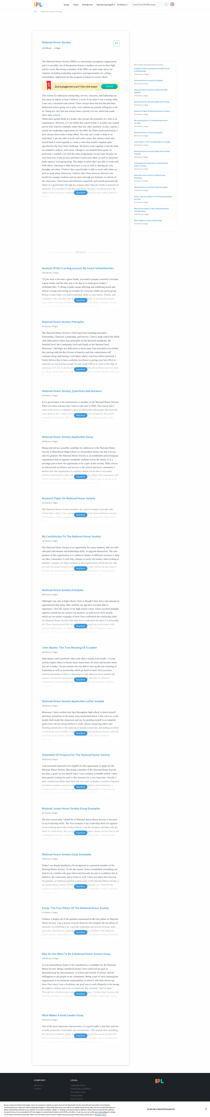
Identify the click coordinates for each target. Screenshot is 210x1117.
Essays (66, 4)
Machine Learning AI (105, 4)
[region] (105, 1109)
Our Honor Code (78, 1092)
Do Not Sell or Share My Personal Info (161, 1109)
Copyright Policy (77, 1085)
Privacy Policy (76, 1095)
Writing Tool (87, 4)
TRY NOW (109, 86)
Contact (37, 1088)
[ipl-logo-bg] (39, 4)
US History (121, 4)
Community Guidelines (80, 1088)
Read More (80, 300)
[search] (166, 4)
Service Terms (76, 1099)
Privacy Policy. (101, 1114)
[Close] (206, 1109)
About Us (38, 1085)
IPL (35, 12)
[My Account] (173, 4)
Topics (75, 4)
